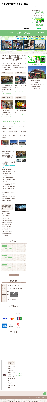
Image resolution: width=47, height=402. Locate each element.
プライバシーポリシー (39, 397)
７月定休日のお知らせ (7, 267)
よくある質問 (41, 32)
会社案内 (14, 146)
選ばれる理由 (27, 33)
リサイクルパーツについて (29, 32)
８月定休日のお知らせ (7, 257)
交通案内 (23, 146)
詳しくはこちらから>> (6, 93)
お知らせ (11, 32)
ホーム (4, 32)
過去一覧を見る (14, 274)
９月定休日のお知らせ (7, 248)
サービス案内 (18, 32)
